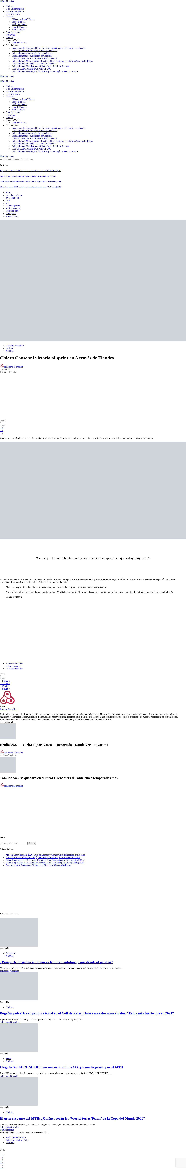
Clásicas (9, 16)
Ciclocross (10, 35)
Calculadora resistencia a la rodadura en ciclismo (34, 63)
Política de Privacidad (16, 1137)
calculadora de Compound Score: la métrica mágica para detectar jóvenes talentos (49, 48)
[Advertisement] (93, 393)
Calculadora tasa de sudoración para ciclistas (32, 56)
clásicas (9, 348)
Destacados (11, 953)
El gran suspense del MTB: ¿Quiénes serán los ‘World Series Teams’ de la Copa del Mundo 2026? (72, 1118)
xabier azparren (13, 208)
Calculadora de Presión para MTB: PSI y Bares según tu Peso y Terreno (45, 71)
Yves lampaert (12, 198)
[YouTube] (1, 79)
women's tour (12, 216)
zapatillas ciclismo (14, 195)
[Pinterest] (14, 79)
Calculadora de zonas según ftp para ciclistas (32, 53)
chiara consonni (13, 666)
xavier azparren (13, 205)
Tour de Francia (19, 42)
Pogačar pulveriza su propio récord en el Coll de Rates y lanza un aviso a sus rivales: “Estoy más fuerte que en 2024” (87, 1013)
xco (7, 203)
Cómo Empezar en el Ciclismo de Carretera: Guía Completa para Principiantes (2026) (30, 181)
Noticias (9, 6)
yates (8, 200)
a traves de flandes (14, 663)
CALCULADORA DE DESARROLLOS (31, 69)
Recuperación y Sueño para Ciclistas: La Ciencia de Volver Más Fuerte (38, 865)
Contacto (10, 1142)
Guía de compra (13, 32)
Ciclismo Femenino (15, 11)
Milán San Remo (19, 24)
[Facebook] (4, 79)
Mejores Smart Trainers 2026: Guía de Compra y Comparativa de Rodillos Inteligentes (30, 171)
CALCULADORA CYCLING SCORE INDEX (34, 58)
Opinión (9, 37)
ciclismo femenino (14, 668)
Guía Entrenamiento (15, 9)
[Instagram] (11, 79)
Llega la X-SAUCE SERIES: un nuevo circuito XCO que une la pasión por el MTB (61, 1067)
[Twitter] (7, 79)
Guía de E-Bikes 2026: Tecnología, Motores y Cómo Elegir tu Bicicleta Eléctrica (28, 176)
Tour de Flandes (19, 27)
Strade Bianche (19, 22)
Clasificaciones (13, 14)
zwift (8, 192)
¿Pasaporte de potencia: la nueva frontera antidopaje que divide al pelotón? (56, 962)
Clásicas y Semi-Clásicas (23, 19)
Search (32, 843)
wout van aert (12, 211)
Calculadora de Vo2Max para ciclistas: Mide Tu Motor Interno (40, 66)
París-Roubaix (18, 29)
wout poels (11, 213)
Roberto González (8, 709)
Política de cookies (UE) (17, 1140)
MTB (8, 1058)
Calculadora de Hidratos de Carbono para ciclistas (34, 50)
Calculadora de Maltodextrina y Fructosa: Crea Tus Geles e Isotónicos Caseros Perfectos (52, 61)
